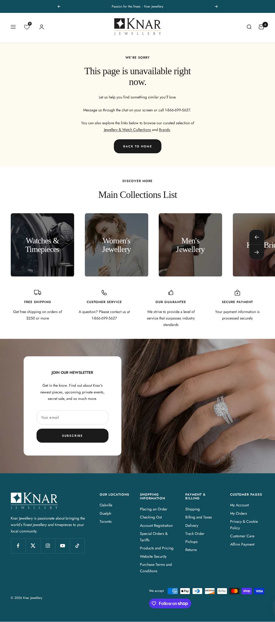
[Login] (42, 27)
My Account (239, 505)
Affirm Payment (242, 544)
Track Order (194, 533)
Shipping (192, 509)
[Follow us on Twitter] (33, 545)
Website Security (153, 556)
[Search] (249, 27)
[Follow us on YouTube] (62, 545)
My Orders (238, 513)
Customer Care (242, 536)
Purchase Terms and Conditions (156, 568)
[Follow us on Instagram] (47, 545)
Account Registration (156, 525)
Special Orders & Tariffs (154, 537)
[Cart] (261, 27)
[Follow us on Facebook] (18, 545)
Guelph (105, 513)
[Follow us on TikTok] (77, 545)
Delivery (191, 525)
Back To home (137, 146)
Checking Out (151, 517)
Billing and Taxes (198, 517)
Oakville (106, 505)
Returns (191, 549)
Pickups (191, 541)
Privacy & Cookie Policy (244, 525)
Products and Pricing (156, 548)
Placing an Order (153, 509)
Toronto (106, 521)
